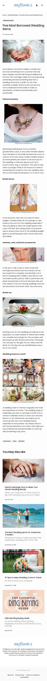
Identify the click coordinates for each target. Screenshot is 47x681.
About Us (11, 675)
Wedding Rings (13, 15)
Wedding (21, 441)
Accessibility (24, 677)
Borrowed (7, 441)
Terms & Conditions (33, 675)
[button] (3, 5)
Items (14, 441)
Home (5, 15)
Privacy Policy (19, 675)
